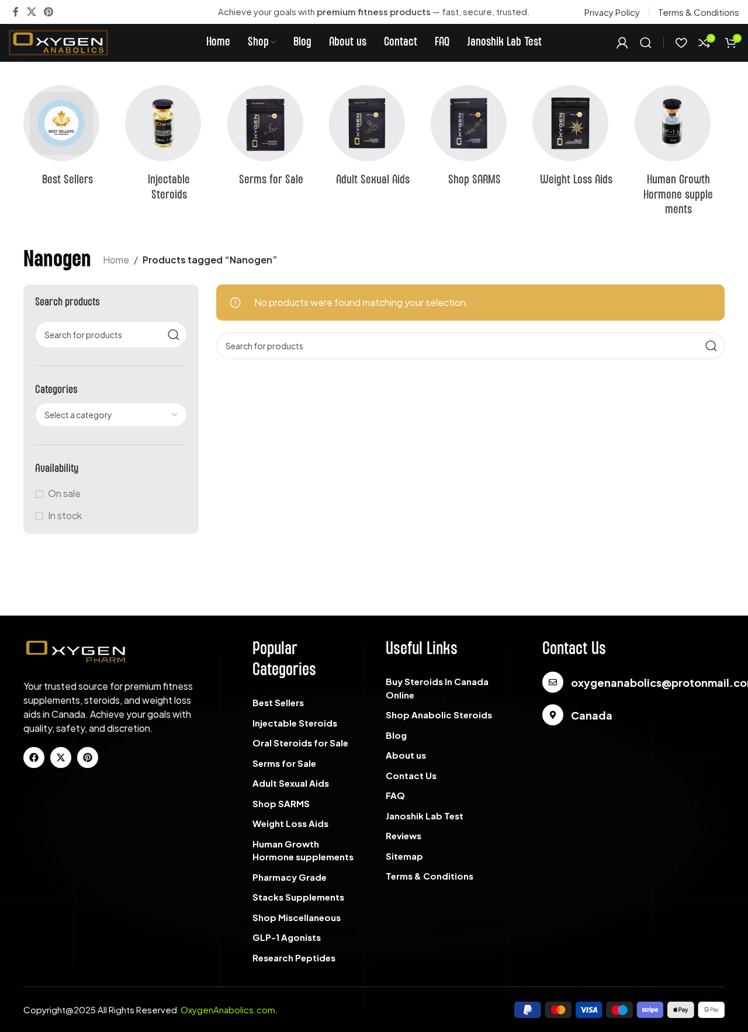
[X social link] (31, 11)
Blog (396, 735)
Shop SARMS (281, 803)
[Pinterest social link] (48, 11)
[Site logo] (58, 41)
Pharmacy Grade (289, 876)
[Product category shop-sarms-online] (476, 139)
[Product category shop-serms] (272, 139)
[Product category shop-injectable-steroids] (170, 147)
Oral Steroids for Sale (300, 742)
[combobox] (111, 414)
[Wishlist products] (681, 42)
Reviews (403, 835)
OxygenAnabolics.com (228, 1009)
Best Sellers (278, 702)
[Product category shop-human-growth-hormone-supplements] (680, 154)
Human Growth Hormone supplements (303, 850)
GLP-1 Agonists (286, 937)
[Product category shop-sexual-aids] (374, 139)
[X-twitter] (60, 757)
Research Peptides (293, 957)
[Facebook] (33, 757)
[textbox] (111, 414)
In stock (65, 515)
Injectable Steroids (294, 722)
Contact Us (411, 775)
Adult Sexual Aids (290, 782)
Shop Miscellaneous (296, 917)
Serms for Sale (284, 763)
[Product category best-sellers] (68, 139)
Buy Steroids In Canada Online (437, 688)
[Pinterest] (87, 757)
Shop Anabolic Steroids (439, 714)
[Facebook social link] (16, 11)
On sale (64, 493)
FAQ (395, 795)
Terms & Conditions (429, 875)
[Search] (645, 42)
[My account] (622, 42)
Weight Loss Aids (290, 823)
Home (116, 259)
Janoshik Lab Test (424, 815)
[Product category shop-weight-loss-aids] (577, 139)
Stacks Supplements (298, 896)
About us (406, 754)
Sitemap (404, 855)
